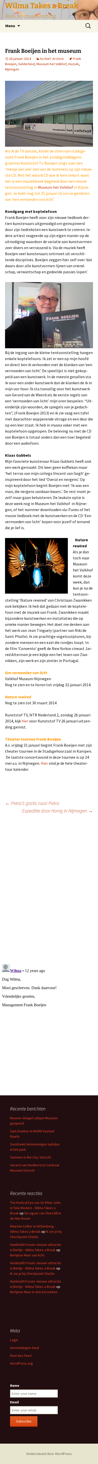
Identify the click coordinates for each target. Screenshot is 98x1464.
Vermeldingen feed (24, 1347)
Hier (45, 763)
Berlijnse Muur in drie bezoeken (33, 1292)
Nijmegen (12, 69)
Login (14, 1340)
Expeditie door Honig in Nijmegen (57, 810)
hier (25, 720)
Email (14, 1402)
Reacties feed (20, 1355)
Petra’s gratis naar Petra (32, 803)
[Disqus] (49, 888)
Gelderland (26, 64)
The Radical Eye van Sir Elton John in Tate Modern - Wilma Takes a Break (35, 1207)
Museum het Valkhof (51, 64)
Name (14, 1385)
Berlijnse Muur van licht (27, 1255)
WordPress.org (21, 1363)
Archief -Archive (52, 58)
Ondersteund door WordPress (49, 1453)
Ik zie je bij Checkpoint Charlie (32, 1273)
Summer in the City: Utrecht (30, 1157)
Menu (10, 25)
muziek (73, 64)
